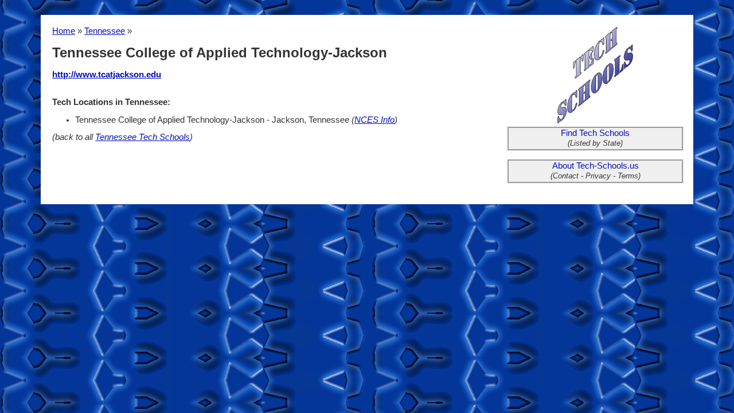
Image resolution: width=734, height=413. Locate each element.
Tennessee (104, 31)
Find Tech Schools (595, 133)
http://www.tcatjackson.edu (106, 74)
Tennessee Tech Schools (142, 137)
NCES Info (374, 119)
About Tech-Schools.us (595, 165)
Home (63, 31)
